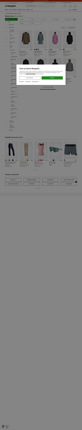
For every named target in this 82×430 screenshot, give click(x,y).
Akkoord (52, 77)
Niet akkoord (30, 77)
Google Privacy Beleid (30, 73)
